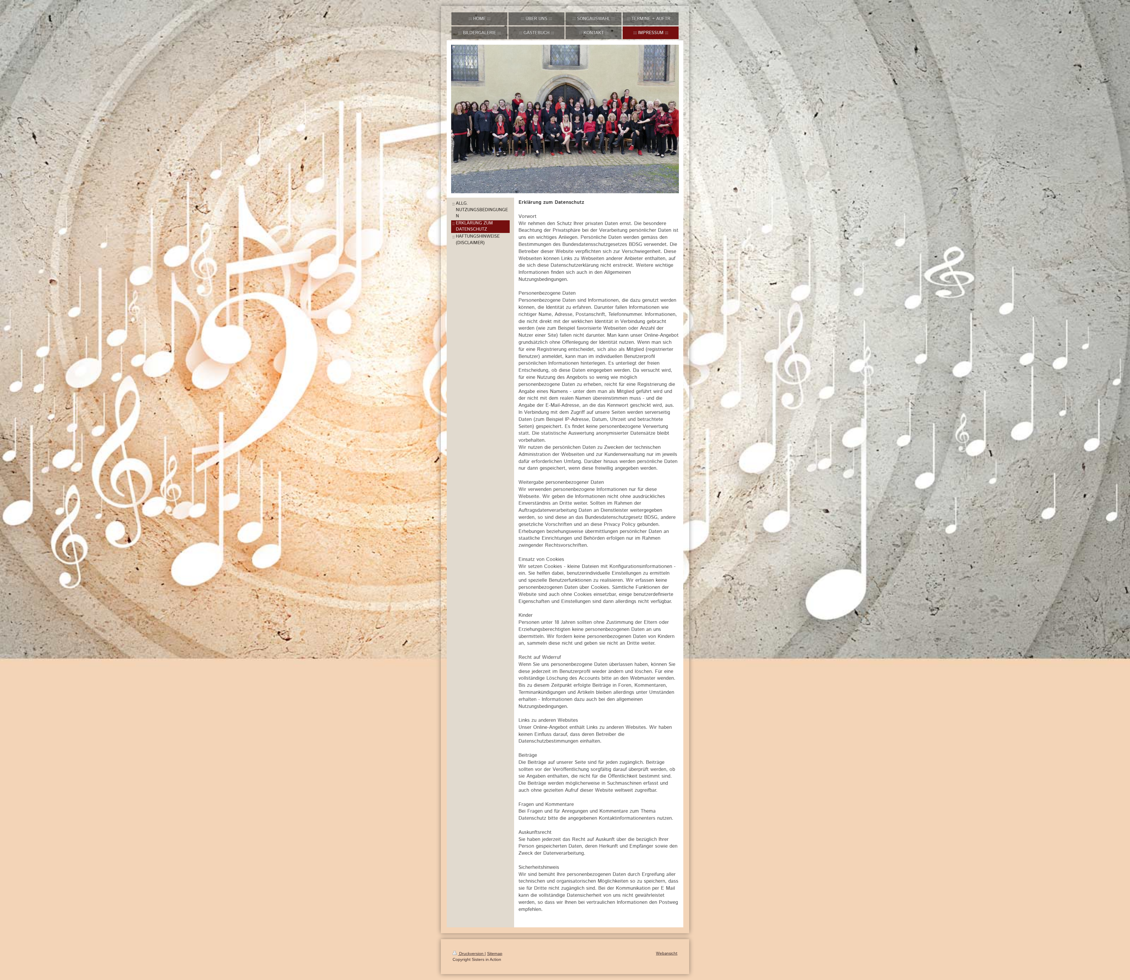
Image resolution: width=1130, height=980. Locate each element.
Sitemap (494, 953)
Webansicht (666, 953)
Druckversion (471, 953)
